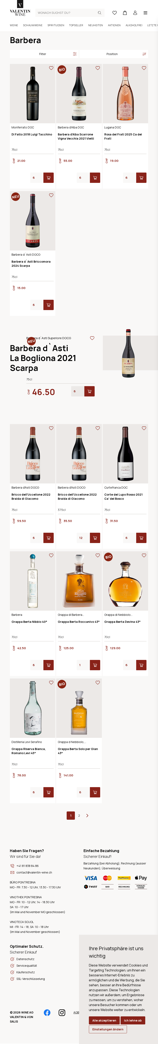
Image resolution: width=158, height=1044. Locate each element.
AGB (76, 1012)
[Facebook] (47, 1014)
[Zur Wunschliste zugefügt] (51, 68)
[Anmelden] (135, 13)
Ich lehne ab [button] (133, 1020)
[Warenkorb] (125, 13)
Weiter (87, 815)
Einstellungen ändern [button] (107, 1029)
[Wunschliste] (114, 13)
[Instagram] (62, 1014)
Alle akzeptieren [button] (104, 1020)
